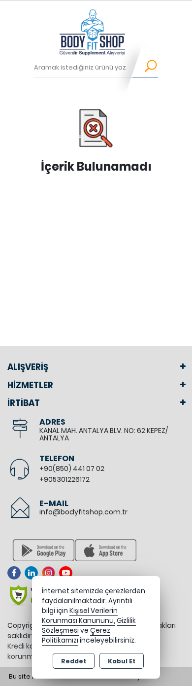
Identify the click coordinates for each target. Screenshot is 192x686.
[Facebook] (16, 572)
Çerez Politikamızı (76, 635)
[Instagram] (50, 572)
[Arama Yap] (144, 67)
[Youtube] (67, 572)
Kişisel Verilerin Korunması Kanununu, (80, 615)
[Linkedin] (33, 572)
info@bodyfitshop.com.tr (83, 512)
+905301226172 (64, 479)
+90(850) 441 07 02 (71, 468)
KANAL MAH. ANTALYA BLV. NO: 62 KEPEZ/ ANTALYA (103, 434)
